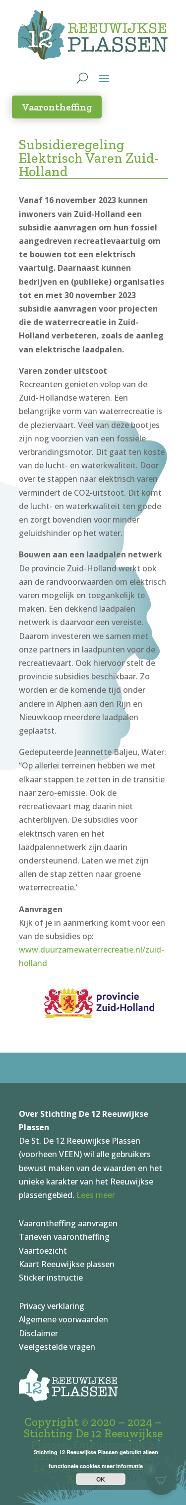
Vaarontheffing (57, 107)
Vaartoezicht (43, 1250)
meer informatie (122, 1466)
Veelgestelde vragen (57, 1346)
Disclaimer (38, 1333)
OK (100, 1479)
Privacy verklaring (51, 1305)
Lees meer (95, 1194)
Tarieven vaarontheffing (64, 1236)
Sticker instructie (51, 1277)
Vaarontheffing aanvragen (68, 1223)
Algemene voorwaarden (63, 1319)
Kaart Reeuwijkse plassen (67, 1264)
